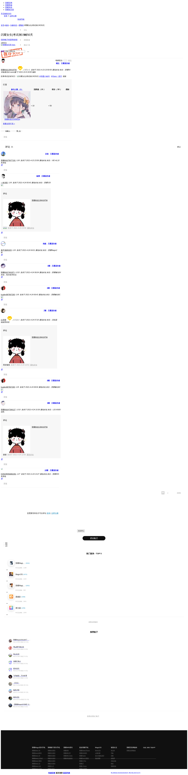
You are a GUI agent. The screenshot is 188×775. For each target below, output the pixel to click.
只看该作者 (65, 63)
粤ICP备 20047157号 (134, 772)
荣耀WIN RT (67, 753)
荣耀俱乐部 (9, 10)
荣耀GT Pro (82, 761)
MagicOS (98, 750)
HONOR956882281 (8, 474)
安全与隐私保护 (99, 756)
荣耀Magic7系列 (37, 761)
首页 (25, 25)
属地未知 (30, 228)
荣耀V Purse (83, 766)
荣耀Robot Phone (84, 750)
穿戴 (112, 756)
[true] (28, 51)
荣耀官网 (8, 3)
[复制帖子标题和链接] (9, 40)
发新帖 (179, 493)
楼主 (58, 63)
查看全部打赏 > (9, 124)
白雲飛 (3, 320)
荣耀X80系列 (83, 753)
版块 (7, 25)
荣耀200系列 (51, 761)
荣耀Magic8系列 (37, 753)
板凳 (38, 176)
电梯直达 (58, 60)
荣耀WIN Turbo (68, 756)
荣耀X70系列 (83, 769)
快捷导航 (21, 19)
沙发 (47, 154)
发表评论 (81, 531)
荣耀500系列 (51, 753)
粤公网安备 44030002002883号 (119, 772)
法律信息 (86, 771)
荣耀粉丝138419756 (9, 70)
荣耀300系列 (51, 758)
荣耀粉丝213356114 (12, 119)
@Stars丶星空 (56, 76)
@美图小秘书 (44, 76)
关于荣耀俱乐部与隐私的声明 (68, 771)
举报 (5, 137)
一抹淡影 (4, 183)
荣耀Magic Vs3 (36, 766)
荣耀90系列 (51, 769)
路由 (112, 763)
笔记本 (113, 750)
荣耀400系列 (51, 756)
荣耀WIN (66, 750)
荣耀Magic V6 (36, 750)
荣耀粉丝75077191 (8, 160)
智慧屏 (113, 758)
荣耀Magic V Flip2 (37, 758)
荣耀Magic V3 (36, 763)
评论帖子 (94, 538)
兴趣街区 (13, 25)
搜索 (2, 51)
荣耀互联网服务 (131, 750)
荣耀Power (82, 756)
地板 (44, 244)
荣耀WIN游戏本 (68, 758)
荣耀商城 (8, 5)
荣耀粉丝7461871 (8, 272)
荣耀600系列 (51, 750)
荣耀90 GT (51, 766)
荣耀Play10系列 (84, 758)
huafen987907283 (8, 295)
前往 (70, 60)
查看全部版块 (93, 622)
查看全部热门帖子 (93, 716)
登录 (5, 16)
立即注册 (13, 16)
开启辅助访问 (6, 14)
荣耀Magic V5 (36, 756)
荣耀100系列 (51, 763)
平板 (112, 753)
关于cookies (80, 771)
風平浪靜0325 (6, 250)
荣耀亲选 (8, 7)
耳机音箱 (113, 761)
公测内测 (97, 753)
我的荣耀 (97, 758)
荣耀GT (81, 763)
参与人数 (17, 89)
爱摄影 (21, 25)
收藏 (7, 131)
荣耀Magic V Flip (37, 769)
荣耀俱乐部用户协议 (54, 771)
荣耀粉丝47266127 (8, 410)
